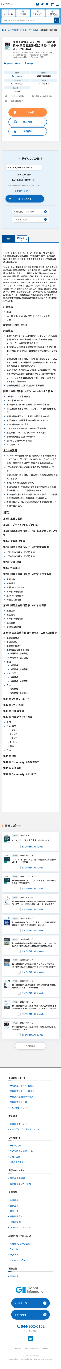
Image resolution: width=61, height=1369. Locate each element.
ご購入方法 (15, 1156)
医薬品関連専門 (19, 101)
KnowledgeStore (19, 1260)
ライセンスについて (23, 191)
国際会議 (14, 1276)
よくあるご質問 (17, 1162)
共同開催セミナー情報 (20, 1184)
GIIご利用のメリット (19, 1107)
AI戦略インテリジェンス (21, 1244)
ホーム (7, 30)
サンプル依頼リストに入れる (33, 846)
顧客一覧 (14, 1211)
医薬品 (35, 30)
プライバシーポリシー (31, 1348)
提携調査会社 (16, 1216)
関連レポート (21, 239)
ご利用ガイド (14, 1138)
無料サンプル (16, 1145)
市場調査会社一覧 (18, 1102)
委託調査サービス (18, 1124)
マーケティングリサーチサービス (25, 1129)
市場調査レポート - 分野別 (22, 1085)
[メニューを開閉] (57, 4)
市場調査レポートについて (21, 30)
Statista (14, 1249)
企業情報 (12, 1192)
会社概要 (14, 1200)
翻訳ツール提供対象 (41, 96)
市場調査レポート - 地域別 (22, 1091)
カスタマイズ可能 (19, 96)
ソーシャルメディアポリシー (30, 1355)
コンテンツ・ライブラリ (20, 1227)
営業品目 (14, 1205)
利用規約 (45, 1348)
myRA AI (14, 1254)
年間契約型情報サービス (21, 1096)
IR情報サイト (16, 1222)
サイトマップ (17, 1348)
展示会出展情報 (17, 1178)
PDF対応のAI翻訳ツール (21, 1151)
